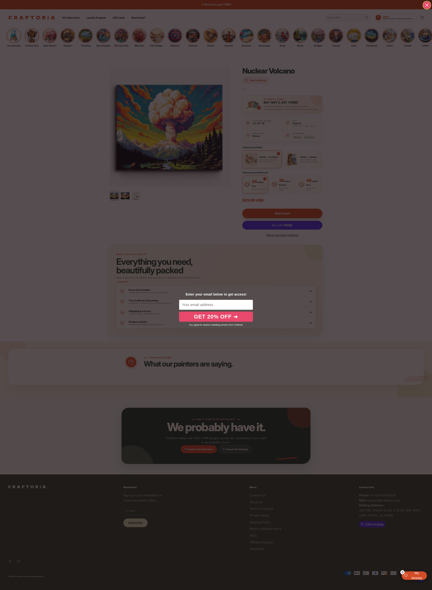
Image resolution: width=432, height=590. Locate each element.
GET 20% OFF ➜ (216, 317)
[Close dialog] (427, 5)
